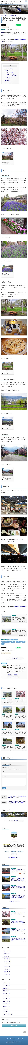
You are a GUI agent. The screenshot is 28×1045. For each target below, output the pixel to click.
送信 (4, 788)
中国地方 (7, 969)
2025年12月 (6, 1003)
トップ (6, 1038)
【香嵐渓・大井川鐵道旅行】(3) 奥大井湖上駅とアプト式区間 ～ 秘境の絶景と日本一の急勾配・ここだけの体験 (18, 888)
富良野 (6, 70)
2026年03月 (6, 996)
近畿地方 (7, 966)
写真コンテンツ (10, 676)
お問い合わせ (14, 1025)
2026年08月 (6, 983)
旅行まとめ (7, 80)
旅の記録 (11, 15)
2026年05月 (6, 990)
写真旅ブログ (13, 851)
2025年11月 (6, 1006)
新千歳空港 (7, 79)
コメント (4, 776)
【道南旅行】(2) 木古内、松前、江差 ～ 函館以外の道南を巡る (18, 913)
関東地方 (7, 961)
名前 (3, 771)
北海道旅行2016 (6, 641)
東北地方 (7, 958)
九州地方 (7, 974)
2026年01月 (6, 1001)
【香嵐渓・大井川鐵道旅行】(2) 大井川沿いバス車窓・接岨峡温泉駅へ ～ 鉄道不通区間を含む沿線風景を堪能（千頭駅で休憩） (18, 896)
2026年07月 (6, 985)
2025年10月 (6, 1009)
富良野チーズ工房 (10, 74)
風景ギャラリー (20, 851)
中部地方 (7, 964)
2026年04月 (6, 993)
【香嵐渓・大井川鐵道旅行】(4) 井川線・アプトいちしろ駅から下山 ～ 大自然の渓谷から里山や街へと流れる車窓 (18, 880)
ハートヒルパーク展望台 (12, 75)
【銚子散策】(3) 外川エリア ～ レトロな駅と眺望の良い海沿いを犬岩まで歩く (18, 939)
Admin (24, 1031)
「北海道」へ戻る (14, 658)
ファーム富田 (10, 72)
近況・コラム (7, 951)
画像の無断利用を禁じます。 (14, 857)
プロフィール (10, 674)
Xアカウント (17, 676)
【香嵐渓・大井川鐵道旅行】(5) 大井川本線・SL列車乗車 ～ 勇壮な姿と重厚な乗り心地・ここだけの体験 (18, 871)
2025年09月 (6, 1011)
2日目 (2, 32)
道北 (24, 641)
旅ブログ (6, 15)
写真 (9, 639)
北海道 (15, 15)
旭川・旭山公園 (8, 69)
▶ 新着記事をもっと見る (14, 901)
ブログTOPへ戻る (14, 820)
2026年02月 (6, 998)
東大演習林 (9, 77)
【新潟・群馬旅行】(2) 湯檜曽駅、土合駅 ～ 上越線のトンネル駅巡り (18, 922)
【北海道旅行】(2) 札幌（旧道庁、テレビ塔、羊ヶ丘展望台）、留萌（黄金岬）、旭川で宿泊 (17, 802)
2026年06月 (6, 988)
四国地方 (7, 971)
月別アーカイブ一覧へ (8, 1014)
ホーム (2, 15)
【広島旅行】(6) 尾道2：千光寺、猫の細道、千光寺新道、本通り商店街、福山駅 (18, 931)
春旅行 (13, 641)
